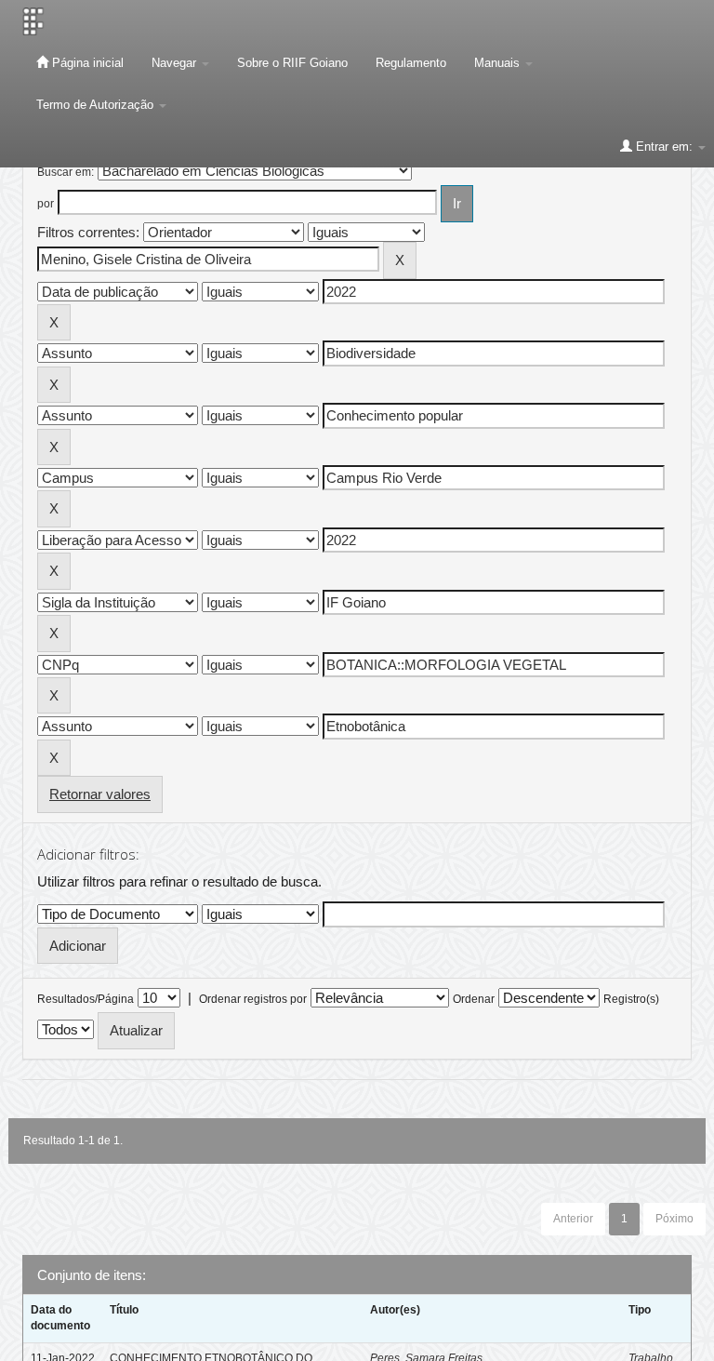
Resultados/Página (85, 999)
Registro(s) (631, 999)
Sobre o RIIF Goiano (292, 63)
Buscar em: (65, 172)
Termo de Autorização (96, 105)
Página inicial (86, 63)
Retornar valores (100, 794)
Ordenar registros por (253, 999)
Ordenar (474, 999)
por (45, 203)
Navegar (176, 63)
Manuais (498, 63)
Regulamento (411, 63)
